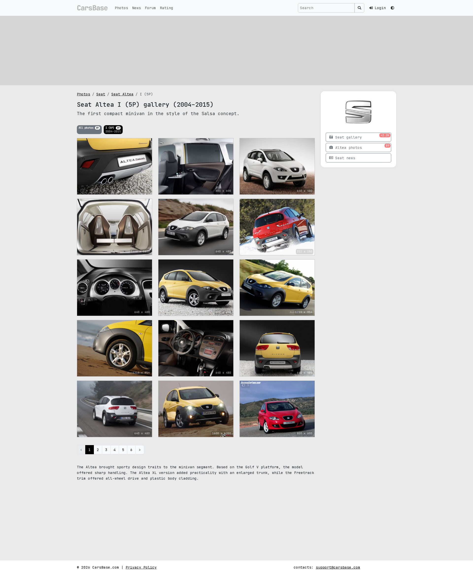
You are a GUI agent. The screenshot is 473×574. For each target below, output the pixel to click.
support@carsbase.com (338, 567)
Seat (100, 94)
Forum (150, 7)
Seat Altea (122, 94)
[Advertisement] (236, 50)
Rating (166, 7)
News (136, 7)
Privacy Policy (141, 567)
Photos (121, 7)
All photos (89, 127)
